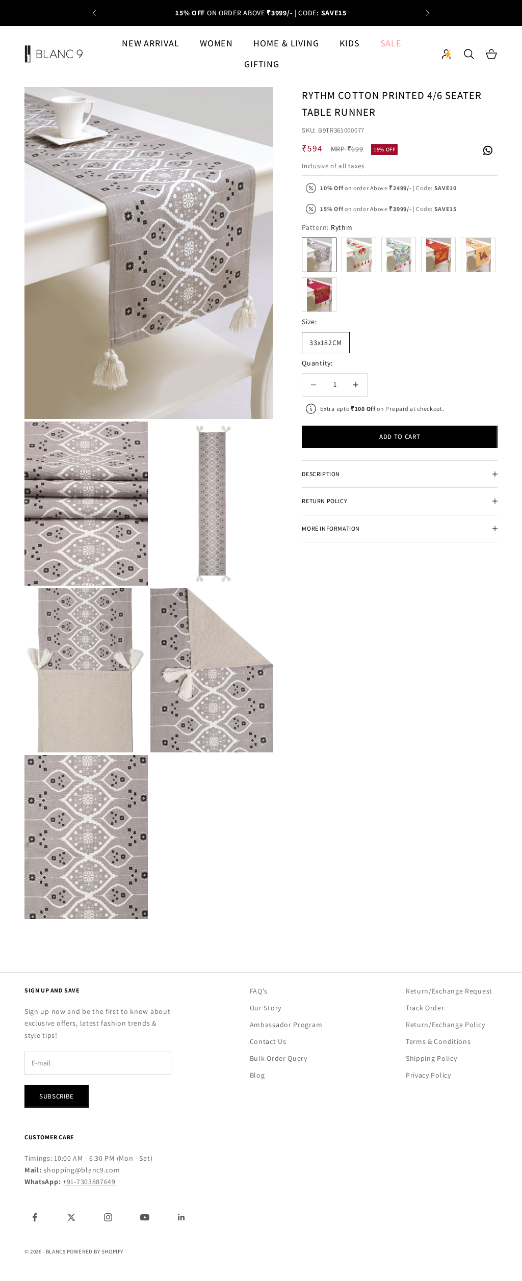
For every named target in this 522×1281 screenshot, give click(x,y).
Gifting (261, 64)
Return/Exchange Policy (445, 1024)
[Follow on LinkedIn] (181, 1217)
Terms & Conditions (438, 1041)
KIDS (350, 43)
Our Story (265, 1007)
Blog (257, 1075)
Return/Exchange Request (449, 991)
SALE (391, 43)
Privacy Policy (428, 1075)
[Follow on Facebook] (35, 1217)
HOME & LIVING (286, 43)
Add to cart (399, 436)
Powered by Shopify (95, 1251)
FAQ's (259, 991)
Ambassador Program (286, 1024)
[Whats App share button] (487, 148)
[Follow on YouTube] (145, 1217)
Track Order (425, 1007)
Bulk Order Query (278, 1058)
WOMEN (216, 43)
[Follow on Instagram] (108, 1217)
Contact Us (268, 1041)
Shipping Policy (431, 1058)
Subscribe (56, 1096)
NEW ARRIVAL (150, 43)
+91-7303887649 (89, 1181)
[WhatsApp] (487, 150)
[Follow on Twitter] (71, 1217)
